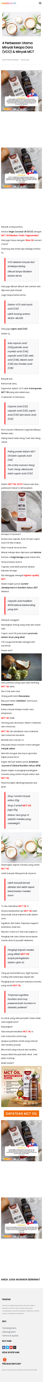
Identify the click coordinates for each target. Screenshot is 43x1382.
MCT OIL (26, 805)
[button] (40, 3)
